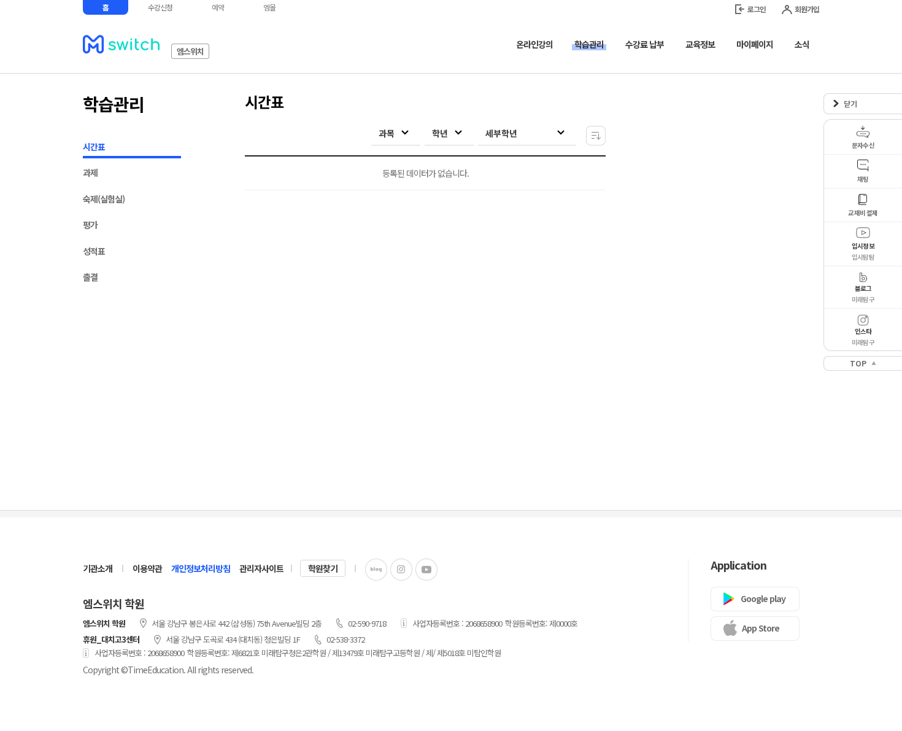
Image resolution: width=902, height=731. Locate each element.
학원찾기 (322, 568)
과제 (90, 172)
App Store (760, 628)
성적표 (94, 251)
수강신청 (160, 7)
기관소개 (97, 568)
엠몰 (269, 7)
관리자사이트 (261, 568)
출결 (90, 277)
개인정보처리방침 (200, 568)
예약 (218, 7)
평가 (90, 225)
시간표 (94, 147)
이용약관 (147, 568)
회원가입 (807, 9)
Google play (763, 598)
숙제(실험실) (104, 199)
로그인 (756, 9)
